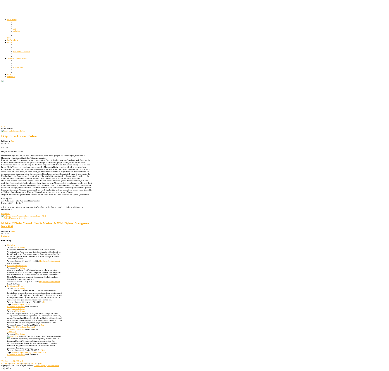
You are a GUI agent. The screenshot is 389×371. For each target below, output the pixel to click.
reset (31, 363)
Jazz (23, 304)
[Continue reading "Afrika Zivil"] (13, 336)
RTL (36, 363)
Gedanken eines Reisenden (17, 266)
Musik (33, 327)
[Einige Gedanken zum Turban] (13, 131)
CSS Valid (5, 363)
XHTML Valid (15, 363)
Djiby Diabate (32, 352)
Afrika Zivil (11, 332)
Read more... (5, 214)
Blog (12, 141)
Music (13, 231)
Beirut (24, 327)
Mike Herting (20, 247)
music (28, 304)
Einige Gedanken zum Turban (19, 136)
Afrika (24, 352)
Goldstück (11, 245)
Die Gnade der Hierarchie (16, 286)
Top (23, 363)
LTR (40, 363)
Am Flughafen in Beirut (15, 309)
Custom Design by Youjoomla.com (46, 366)
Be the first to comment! (51, 261)
